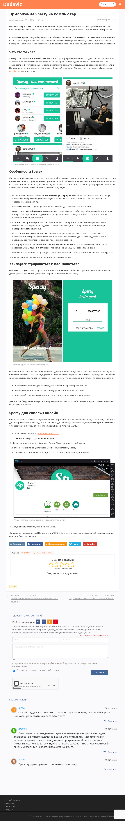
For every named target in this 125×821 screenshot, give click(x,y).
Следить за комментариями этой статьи (37, 670)
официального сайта (48, 433)
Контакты (10, 806)
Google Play (14, 71)
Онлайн (13, 586)
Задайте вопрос (13, 800)
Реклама (10, 803)
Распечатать (44, 552)
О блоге (10, 810)
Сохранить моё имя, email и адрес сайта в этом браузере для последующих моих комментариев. (54, 665)
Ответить (111, 721)
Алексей (25, 552)
